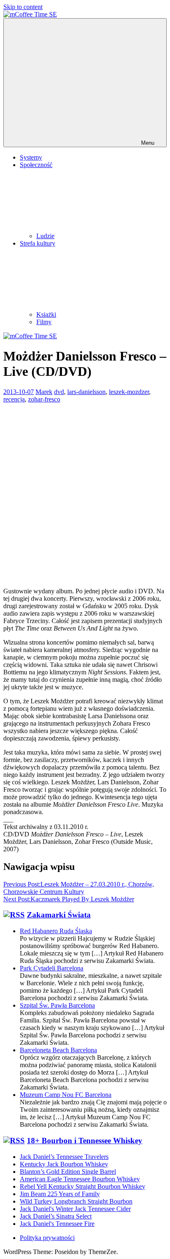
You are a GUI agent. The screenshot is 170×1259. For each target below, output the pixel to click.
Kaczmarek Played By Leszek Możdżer (68, 899)
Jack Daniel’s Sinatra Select (56, 1216)
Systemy (31, 157)
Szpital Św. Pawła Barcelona (57, 1005)
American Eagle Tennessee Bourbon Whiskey (80, 1179)
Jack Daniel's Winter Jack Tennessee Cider (75, 1208)
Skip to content (22, 6)
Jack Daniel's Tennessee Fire (57, 1223)
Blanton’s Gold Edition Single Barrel (68, 1171)
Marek (43, 391)
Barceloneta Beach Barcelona (58, 1050)
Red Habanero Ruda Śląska (56, 930)
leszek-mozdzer (129, 391)
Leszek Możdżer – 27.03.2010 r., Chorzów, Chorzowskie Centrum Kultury (78, 888)
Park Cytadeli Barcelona (51, 968)
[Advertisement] (85, 488)
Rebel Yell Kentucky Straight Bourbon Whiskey (82, 1186)
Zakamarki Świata (59, 914)
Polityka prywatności (47, 1237)
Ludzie (45, 235)
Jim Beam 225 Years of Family (60, 1193)
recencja (14, 399)
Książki (46, 314)
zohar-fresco (44, 399)
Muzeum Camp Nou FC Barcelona (65, 1094)
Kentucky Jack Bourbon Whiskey (64, 1164)
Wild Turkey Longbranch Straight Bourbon (76, 1201)
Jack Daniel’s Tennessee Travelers (64, 1156)
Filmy (44, 321)
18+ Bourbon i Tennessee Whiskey (84, 1140)
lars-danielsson (86, 391)
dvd (59, 391)
